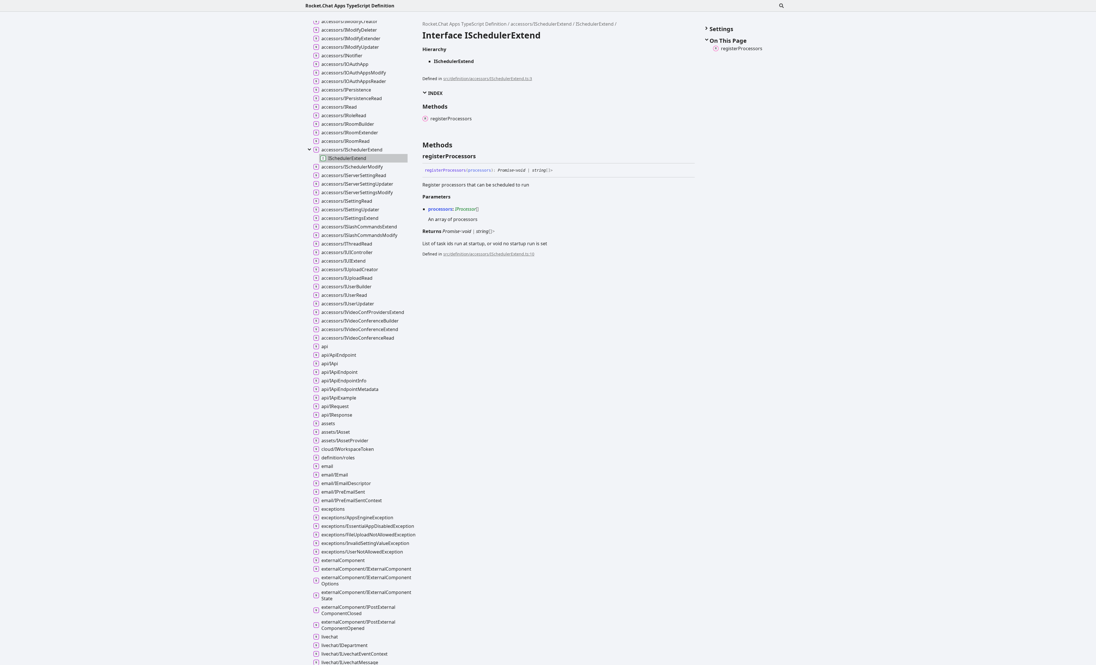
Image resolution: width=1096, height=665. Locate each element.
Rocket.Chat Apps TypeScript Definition (349, 6)
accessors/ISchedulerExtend (541, 24)
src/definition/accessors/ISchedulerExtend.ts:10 (488, 254)
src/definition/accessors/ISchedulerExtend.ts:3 (487, 78)
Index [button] (435, 93)
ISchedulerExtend (595, 24)
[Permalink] (481, 156)
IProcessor (465, 209)
